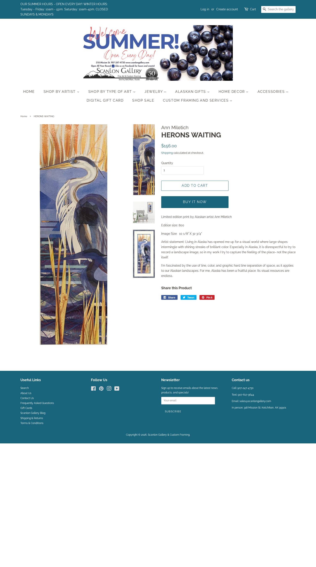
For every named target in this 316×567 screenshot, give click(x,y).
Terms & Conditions (31, 423)
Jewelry (154, 92)
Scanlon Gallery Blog (32, 413)
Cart (253, 9)
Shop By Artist (60, 92)
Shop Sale (143, 100)
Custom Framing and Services (196, 100)
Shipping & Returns (31, 418)
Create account (227, 9)
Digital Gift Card (105, 100)
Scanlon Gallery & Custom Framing (169, 434)
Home (29, 92)
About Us (25, 393)
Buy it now (195, 202)
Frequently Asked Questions (37, 403)
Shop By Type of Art (110, 92)
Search (24, 388)
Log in (205, 9)
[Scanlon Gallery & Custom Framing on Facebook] (93, 389)
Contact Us (27, 398)
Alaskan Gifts (191, 92)
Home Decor (232, 92)
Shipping (167, 152)
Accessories (272, 92)
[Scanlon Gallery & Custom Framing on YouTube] (116, 389)
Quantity (167, 163)
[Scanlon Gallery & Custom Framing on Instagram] (109, 389)
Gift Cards (26, 408)
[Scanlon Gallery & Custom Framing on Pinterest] (101, 389)
